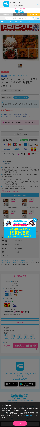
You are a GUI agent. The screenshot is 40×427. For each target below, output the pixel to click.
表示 (37, 4)
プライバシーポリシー (29, 415)
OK (20, 423)
